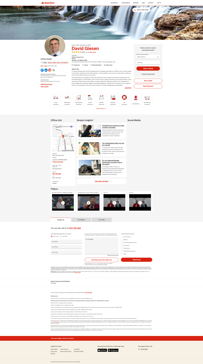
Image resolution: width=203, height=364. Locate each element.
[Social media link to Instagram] (49, 70)
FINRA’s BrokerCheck (46, 84)
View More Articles (101, 181)
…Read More (127, 87)
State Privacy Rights (78, 351)
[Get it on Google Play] (113, 350)
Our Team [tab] (102, 219)
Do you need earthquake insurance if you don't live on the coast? (112, 162)
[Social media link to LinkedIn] (46, 70)
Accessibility (77, 349)
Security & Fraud (64, 349)
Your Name (55, 241)
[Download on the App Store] (102, 350)
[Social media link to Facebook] (42, 70)
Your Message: (89, 239)
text (45, 65)
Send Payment (148, 86)
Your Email (55, 236)
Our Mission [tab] (81, 219)
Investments (126, 2)
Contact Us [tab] (60, 220)
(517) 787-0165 (56, 173)
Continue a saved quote (148, 74)
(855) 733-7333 (77, 272)
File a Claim (148, 81)
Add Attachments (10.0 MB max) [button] (101, 260)
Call (42, 65)
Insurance (114, 2)
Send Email (137, 260)
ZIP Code (139, 62)
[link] (48, 2)
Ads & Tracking (54, 349)
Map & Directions (58, 161)
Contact (151, 2)
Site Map (53, 353)
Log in (159, 2)
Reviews (135, 2)
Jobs (143, 2)
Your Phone (64, 236)
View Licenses (44, 86)
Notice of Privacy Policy (65, 351)
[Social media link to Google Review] (53, 70)
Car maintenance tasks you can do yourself (113, 144)
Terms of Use (54, 351)
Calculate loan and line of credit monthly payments (113, 126)
